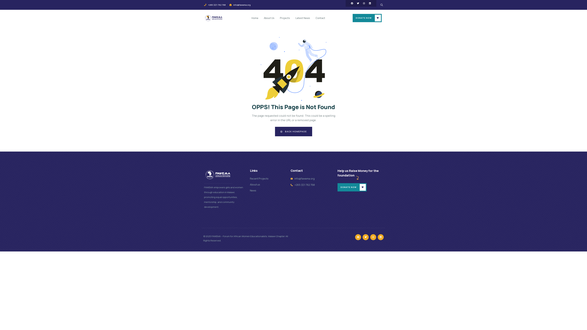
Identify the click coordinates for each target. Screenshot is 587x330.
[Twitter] (358, 3)
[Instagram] (364, 3)
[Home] (214, 18)
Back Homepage (295, 131)
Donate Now (364, 18)
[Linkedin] (370, 3)
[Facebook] (352, 3)
